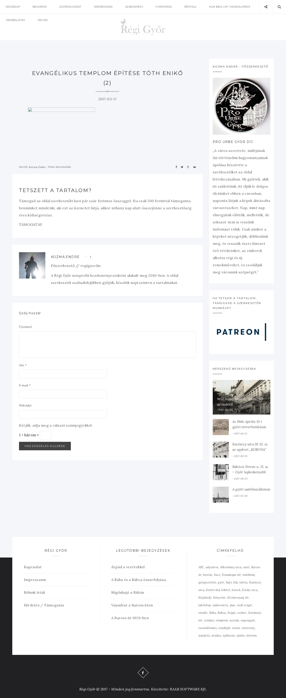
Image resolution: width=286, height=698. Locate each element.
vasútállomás (207, 628)
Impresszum (35, 579)
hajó (229, 582)
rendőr (203, 613)
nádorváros (220, 605)
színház (209, 620)
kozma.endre (65, 257)
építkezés (229, 635)
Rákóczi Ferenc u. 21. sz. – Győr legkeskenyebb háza (250, 472)
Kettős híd (213, 590)
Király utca (249, 590)
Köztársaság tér (238, 597)
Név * (23, 365)
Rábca (222, 613)
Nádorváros (103, 6)
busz (217, 575)
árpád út (204, 635)
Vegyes (43, 20)
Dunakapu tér (231, 575)
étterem (251, 635)
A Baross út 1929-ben (130, 618)
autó (246, 567)
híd (235, 582)
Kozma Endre (37, 167)
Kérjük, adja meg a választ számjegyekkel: (56, 425)
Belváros (39, 6)
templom (222, 620)
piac (233, 605)
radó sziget (244, 605)
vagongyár (248, 620)
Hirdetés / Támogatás (44, 605)
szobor (241, 613)
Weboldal (25, 405)
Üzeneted (25, 327)
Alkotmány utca (231, 567)
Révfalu (190, 6)
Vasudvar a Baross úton (132, 605)
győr (221, 582)
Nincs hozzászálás (59, 166)
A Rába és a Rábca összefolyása (138, 579)
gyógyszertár (207, 582)
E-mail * (25, 385)
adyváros (212, 567)
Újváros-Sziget (70, 6)
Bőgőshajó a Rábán (127, 592)
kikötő (225, 590)
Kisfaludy (204, 597)
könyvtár (219, 597)
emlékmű (249, 575)
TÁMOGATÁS (30, 224)
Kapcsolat (33, 567)
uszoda (234, 620)
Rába (212, 613)
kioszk (236, 590)
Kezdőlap (13, 6)
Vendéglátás (15, 20)
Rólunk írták (34, 592)
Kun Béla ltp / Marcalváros (229, 6)
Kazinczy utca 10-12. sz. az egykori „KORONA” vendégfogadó (250, 449)
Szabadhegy (134, 6)
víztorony (248, 628)
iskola (243, 582)
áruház (216, 635)
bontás (207, 575)
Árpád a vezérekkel (128, 567)
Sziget (231, 613)
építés (241, 635)
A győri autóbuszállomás (251, 489)
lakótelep (204, 605)
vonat (236, 628)
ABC (201, 567)
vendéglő (224, 628)
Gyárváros (164, 6)
